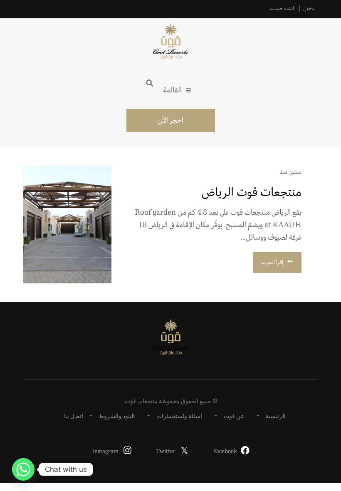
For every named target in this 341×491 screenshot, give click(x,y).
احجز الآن (170, 120)
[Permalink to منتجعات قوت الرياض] (67, 224)
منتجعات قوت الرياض (251, 192)
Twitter (165, 451)
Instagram (105, 451)
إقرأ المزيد (272, 262)
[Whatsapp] (23, 469)
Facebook (225, 451)
